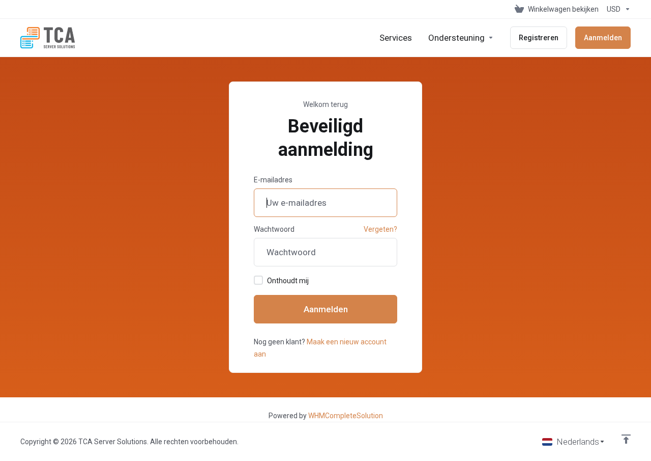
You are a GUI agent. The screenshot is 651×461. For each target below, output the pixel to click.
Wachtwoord (274, 229)
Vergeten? (380, 229)
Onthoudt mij (288, 281)
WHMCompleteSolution (345, 416)
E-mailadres (273, 180)
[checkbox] (258, 280)
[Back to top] (626, 439)
